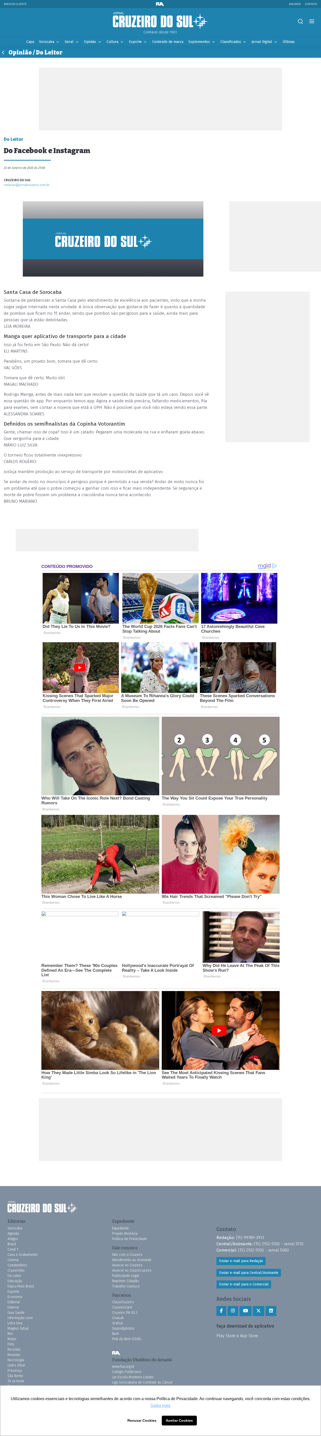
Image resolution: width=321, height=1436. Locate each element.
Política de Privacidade (129, 1239)
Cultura (112, 42)
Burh (115, 1334)
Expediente (120, 1228)
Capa (30, 42)
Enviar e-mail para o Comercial (244, 1284)
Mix (10, 1334)
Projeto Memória (124, 1233)
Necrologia (16, 1360)
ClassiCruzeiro (123, 1302)
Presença (15, 1370)
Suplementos (199, 42)
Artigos (13, 1239)
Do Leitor (14, 1276)
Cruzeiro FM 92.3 (124, 1313)
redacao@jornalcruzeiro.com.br (27, 185)
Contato (311, 4)
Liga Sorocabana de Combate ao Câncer (142, 1382)
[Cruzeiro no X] (258, 1311)
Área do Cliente (15, 4)
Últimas (289, 42)
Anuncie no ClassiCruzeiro (131, 1270)
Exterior (13, 1307)
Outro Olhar (16, 1365)
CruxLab (118, 1318)
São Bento (15, 1376)
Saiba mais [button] (160, 1405)
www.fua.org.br (123, 1366)
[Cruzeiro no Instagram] (232, 1311)
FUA (116, 1353)
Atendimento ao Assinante (131, 1260)
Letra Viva (15, 1323)
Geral (69, 42)
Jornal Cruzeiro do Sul (160, 21)
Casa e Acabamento (23, 1255)
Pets (11, 1344)
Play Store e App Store (237, 1335)
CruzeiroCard (122, 1307)
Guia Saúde (16, 1313)
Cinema (13, 1260)
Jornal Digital (262, 42)
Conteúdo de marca (167, 42)
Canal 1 (13, 1249)
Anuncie (295, 4)
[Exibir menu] (311, 21)
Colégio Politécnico (126, 1372)
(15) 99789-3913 (250, 1237)
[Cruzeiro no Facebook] (221, 1311)
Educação (15, 1281)
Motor (12, 1339)
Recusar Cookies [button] (141, 1420)
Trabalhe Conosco (126, 1286)
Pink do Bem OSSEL (127, 1339)
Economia (15, 1297)
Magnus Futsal (18, 1328)
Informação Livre (20, 1318)
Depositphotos (123, 1328)
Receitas (14, 1349)
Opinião (90, 42)
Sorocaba (46, 42)
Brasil (12, 1244)
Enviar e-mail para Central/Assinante (248, 1273)
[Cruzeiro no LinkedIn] (271, 1311)
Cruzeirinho (16, 1270)
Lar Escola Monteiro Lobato (132, 1377)
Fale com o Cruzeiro (127, 1255)
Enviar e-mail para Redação (241, 1261)
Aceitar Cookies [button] (179, 1420)
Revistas (14, 1355)
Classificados (230, 42)
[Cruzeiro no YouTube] (245, 1311)
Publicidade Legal (125, 1276)
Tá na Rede (16, 1381)
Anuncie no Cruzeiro (127, 1265)
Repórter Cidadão (125, 1281)
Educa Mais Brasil (21, 1286)
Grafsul (117, 1323)
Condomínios (17, 1265)
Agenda (13, 1233)
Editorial (14, 1302)
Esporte (135, 42)
